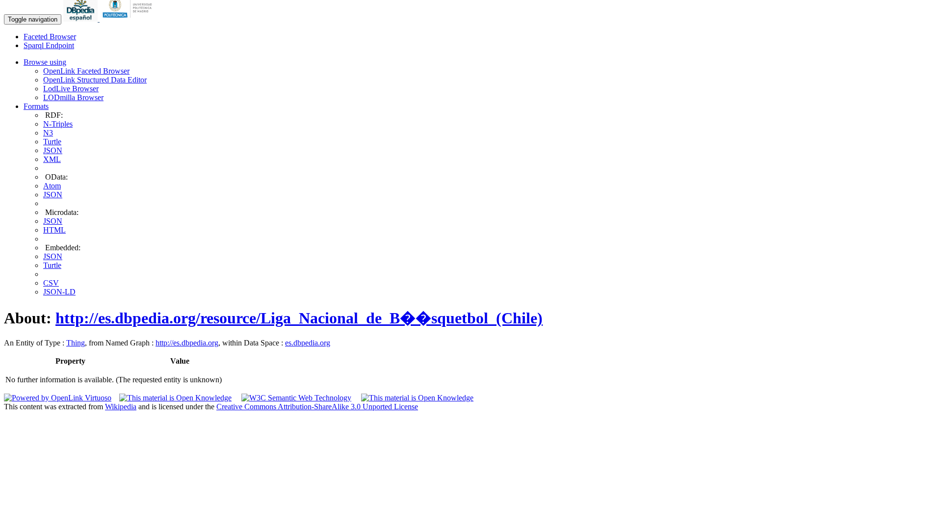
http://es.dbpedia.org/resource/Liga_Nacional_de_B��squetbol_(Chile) (299, 318)
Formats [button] (36, 106)
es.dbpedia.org (307, 343)
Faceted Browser (50, 36)
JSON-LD (59, 292)
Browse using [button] (45, 62)
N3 (48, 133)
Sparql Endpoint (49, 45)
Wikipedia (120, 406)
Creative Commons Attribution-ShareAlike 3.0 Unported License (317, 406)
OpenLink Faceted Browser (86, 71)
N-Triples (58, 124)
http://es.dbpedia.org (187, 343)
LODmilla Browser (73, 97)
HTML (54, 230)
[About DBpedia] (81, 19)
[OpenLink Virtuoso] (57, 398)
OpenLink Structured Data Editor (95, 80)
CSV (51, 283)
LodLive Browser (71, 88)
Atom (52, 186)
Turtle (52, 141)
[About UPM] (129, 19)
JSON (52, 150)
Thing (75, 343)
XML (52, 159)
